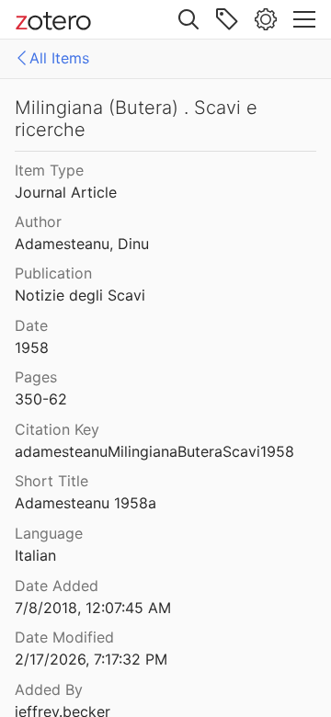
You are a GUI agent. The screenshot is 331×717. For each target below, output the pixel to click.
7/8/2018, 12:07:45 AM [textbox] (93, 607)
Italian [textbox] (35, 555)
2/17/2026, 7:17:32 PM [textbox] (91, 659)
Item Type (49, 170)
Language (49, 533)
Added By (49, 689)
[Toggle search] (188, 19)
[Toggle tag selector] (227, 19)
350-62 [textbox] (41, 399)
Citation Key (57, 429)
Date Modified (64, 637)
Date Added (56, 585)
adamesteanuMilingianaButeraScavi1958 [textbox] (154, 451)
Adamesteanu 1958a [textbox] (85, 503)
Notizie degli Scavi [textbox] (80, 295)
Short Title (51, 481)
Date (31, 325)
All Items (59, 58)
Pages (36, 377)
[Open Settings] (265, 19)
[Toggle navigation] (304, 19)
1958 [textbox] (32, 347)
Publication (53, 273)
